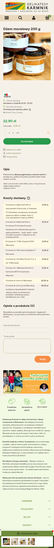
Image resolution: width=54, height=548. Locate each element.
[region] (27, 382)
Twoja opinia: (9, 336)
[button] (7, 18)
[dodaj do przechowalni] (48, 132)
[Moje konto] (34, 18)
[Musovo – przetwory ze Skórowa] (7, 95)
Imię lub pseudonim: (11, 325)
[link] (27, 382)
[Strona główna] (27, 7)
